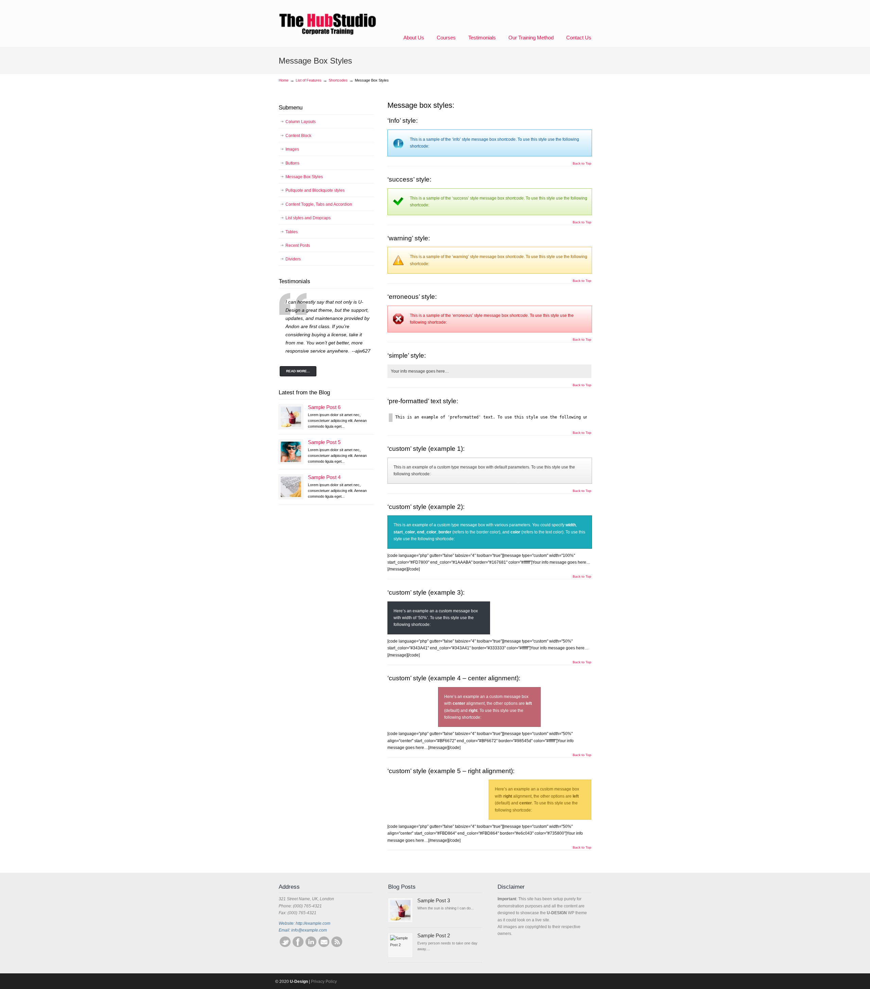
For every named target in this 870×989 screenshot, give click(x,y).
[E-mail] (323, 945)
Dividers (293, 259)
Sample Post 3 (433, 900)
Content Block (298, 135)
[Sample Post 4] (291, 487)
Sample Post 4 (324, 477)
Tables (291, 231)
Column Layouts (300, 121)
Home (284, 80)
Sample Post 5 (324, 442)
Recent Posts (297, 245)
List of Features (308, 80)
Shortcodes (338, 80)
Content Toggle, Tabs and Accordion (318, 204)
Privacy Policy (324, 981)
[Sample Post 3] (400, 910)
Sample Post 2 (433, 935)
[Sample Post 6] (291, 417)
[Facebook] (298, 945)
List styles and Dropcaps (308, 218)
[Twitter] (285, 945)
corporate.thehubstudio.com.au (328, 19)
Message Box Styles (304, 176)
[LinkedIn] (311, 945)
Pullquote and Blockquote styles (315, 190)
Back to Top (582, 163)
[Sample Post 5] (291, 452)
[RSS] (336, 945)
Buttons (292, 163)
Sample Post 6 (324, 407)
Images (292, 149)
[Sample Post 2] (400, 945)
